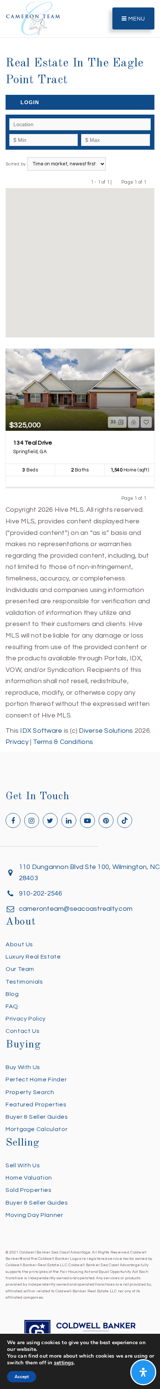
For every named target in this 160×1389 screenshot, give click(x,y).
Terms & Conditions (63, 741)
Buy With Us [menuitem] (23, 1067)
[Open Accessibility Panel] (143, 1372)
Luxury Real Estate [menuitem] (33, 957)
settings (64, 1363)
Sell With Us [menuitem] (23, 1165)
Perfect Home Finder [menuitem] (36, 1080)
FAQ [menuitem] (12, 1006)
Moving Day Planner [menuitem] (34, 1215)
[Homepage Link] (33, 18)
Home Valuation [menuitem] (29, 1178)
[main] (80, 374)
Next (150, 182)
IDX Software (41, 730)
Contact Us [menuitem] (22, 1031)
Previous (116, 182)
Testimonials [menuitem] (24, 982)
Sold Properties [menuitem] (29, 1190)
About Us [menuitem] (19, 944)
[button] (80, 258)
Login (29, 102)
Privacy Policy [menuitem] (26, 1019)
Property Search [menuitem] (30, 1092)
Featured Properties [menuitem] (36, 1105)
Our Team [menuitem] (20, 969)
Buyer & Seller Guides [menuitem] (37, 1117)
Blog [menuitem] (12, 994)
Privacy (17, 741)
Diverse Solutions (106, 730)
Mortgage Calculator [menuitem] (36, 1129)
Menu (136, 19)
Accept (22, 1377)
